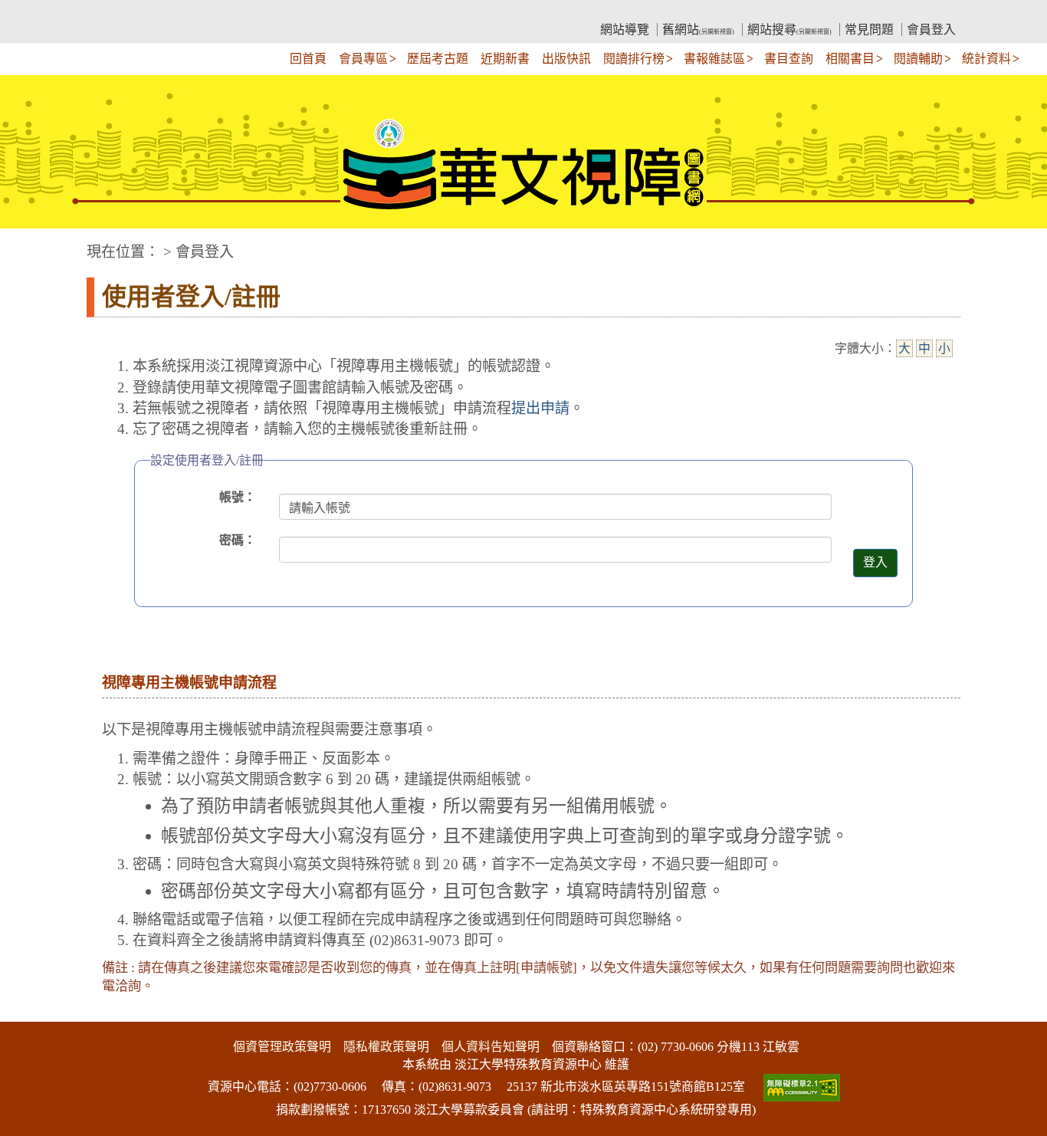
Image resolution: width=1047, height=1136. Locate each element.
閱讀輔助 (918, 58)
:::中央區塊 (29, 244)
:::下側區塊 (29, 1012)
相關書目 (850, 58)
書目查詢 (788, 58)
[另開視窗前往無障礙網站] (800, 1086)
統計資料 (986, 58)
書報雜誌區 (714, 58)
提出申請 (540, 408)
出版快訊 (566, 58)
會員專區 (363, 58)
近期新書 (505, 58)
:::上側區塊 (116, 11)
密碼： (237, 540)
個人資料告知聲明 (490, 1046)
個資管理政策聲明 (282, 1046)
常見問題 (869, 29)
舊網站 (698, 29)
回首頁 (308, 58)
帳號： (237, 497)
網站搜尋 (789, 29)
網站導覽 (624, 29)
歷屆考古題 (437, 58)
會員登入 (931, 29)
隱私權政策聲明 (386, 1046)
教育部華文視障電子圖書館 (221, 11)
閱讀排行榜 (634, 58)
